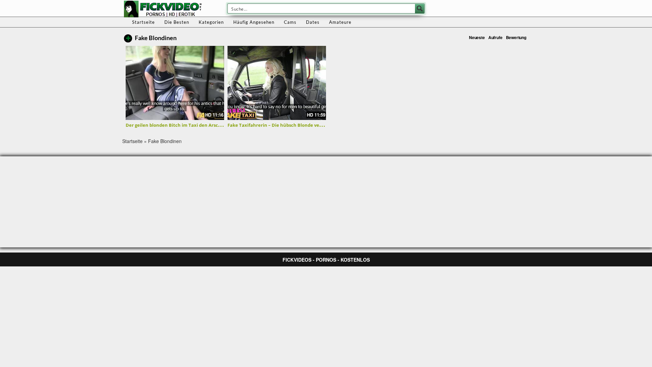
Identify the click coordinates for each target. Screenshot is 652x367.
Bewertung (516, 37)
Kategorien (211, 22)
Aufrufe (495, 37)
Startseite (143, 22)
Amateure (340, 22)
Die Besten (176, 22)
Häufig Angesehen (253, 22)
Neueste (477, 37)
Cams (290, 22)
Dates (313, 22)
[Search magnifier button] (419, 8)
